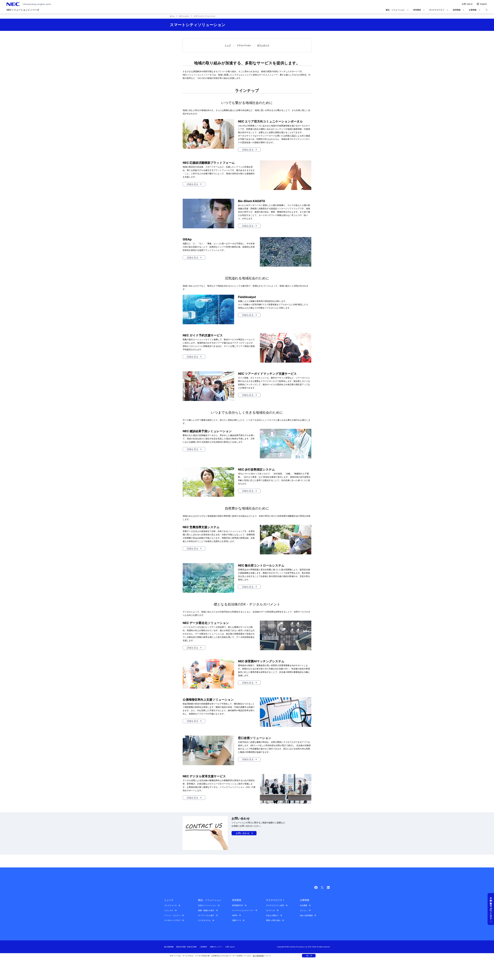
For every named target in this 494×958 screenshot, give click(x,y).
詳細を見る (248, 149)
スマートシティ (184, 16)
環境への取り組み (273, 920)
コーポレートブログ (172, 920)
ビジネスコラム (204, 920)
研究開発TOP (237, 905)
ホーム (172, 16)
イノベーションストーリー (243, 910)
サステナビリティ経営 (275, 905)
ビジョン (303, 910)
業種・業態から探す (206, 910)
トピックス (168, 910)
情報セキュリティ (216, 947)
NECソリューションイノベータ (23, 9)
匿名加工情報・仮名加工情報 (186, 947)
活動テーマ (236, 920)
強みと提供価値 (306, 915)
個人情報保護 (258, 956)
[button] (396, 10)
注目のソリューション (207, 905)
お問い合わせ (243, 833)
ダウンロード (263, 45)
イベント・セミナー (172, 915)
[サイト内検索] (486, 10)
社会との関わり (272, 915)
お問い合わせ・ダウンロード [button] (491, 907)
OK (307, 956)
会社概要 (303, 905)
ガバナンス (270, 910)
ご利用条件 (203, 947)
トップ (228, 45)
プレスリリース (170, 905)
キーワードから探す (206, 915)
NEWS (234, 915)
